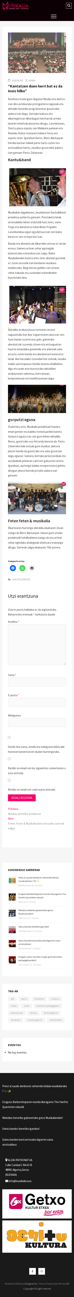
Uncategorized (21, 579)
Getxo (14, 1006)
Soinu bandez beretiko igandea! (33, 926)
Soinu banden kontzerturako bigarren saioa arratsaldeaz (27, 1142)
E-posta (13, 695)
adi (12, 998)
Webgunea (14, 715)
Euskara (55, 998)
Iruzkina (13, 621)
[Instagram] (41, 1271)
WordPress (60, 1283)
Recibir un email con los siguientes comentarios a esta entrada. (37, 770)
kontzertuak (17, 1013)
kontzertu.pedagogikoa (47, 1006)
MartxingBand (51, 1013)
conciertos (39, 998)
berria (24, 998)
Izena (12, 675)
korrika (33, 1013)
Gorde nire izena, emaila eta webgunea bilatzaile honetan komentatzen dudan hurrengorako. (36, 749)
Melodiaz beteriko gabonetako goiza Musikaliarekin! (32, 1118)
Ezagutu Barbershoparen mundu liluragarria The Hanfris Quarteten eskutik (35, 1104)
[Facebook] (32, 1271)
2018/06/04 (17, 80)
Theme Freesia (45, 1283)
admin (31, 80)
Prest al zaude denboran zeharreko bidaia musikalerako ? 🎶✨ (34, 1088)
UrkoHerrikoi (56, 1020)
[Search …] (69, 6)
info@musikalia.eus (19, 1181)
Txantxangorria (35, 1020)
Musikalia (15, 1020)
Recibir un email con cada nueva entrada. (32, 789)
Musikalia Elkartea (14, 1283)
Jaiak (26, 1006)
